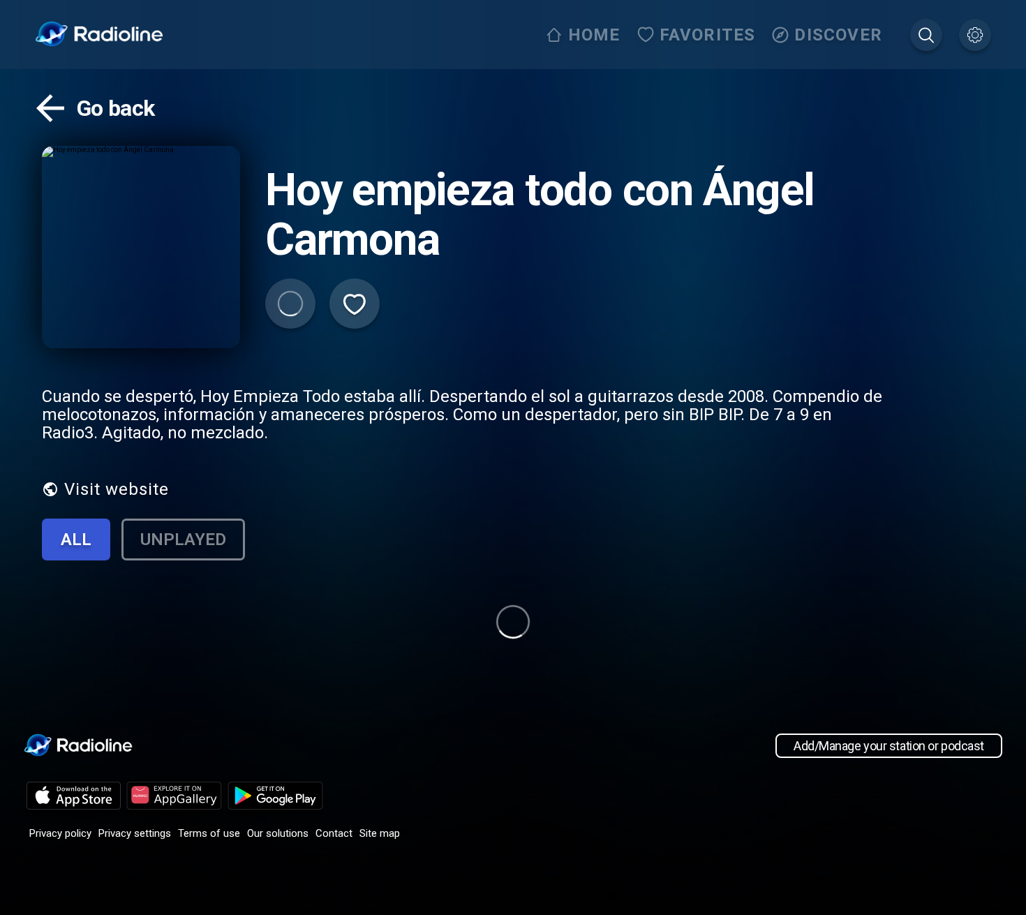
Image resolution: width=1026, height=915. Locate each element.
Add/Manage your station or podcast (889, 745)
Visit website (116, 489)
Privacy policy (60, 833)
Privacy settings (134, 833)
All (76, 539)
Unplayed (183, 539)
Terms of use (209, 833)
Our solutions (277, 833)
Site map (379, 833)
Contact (333, 833)
